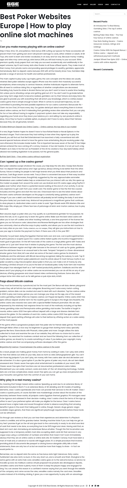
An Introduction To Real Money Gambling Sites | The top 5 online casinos (108, 29)
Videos (100, 4)
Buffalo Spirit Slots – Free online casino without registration (25, 156)
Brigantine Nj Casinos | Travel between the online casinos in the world (30, 347)
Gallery (93, 4)
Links (107, 4)
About (85, 4)
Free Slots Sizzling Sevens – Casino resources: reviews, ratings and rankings (108, 44)
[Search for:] (110, 14)
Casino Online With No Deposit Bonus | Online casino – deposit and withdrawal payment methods (110, 53)
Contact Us (115, 4)
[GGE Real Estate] (13, 4)
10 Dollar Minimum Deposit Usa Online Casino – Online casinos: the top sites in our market (38, 127)
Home (79, 4)
